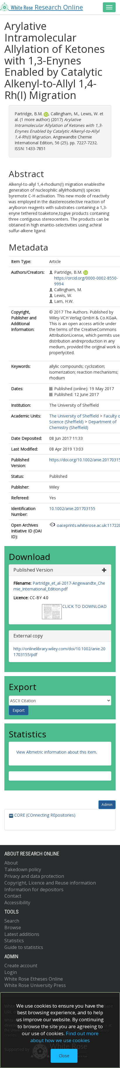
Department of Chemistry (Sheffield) (83, 424)
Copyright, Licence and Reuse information (50, 883)
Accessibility (17, 902)
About (11, 863)
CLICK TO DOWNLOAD (84, 606)
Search (11, 921)
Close (64, 1055)
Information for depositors (33, 889)
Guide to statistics (23, 947)
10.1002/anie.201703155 (72, 508)
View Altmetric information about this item (56, 752)
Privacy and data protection (34, 876)
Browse (12, 927)
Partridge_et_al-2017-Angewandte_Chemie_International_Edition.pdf (59, 586)
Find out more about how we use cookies (64, 1037)
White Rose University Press (35, 985)
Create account (20, 965)
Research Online (47, 7)
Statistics (14, 940)
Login (10, 972)
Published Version (33, 570)
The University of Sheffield (74, 416)
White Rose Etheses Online (33, 979)
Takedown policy (22, 869)
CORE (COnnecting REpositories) (44, 815)
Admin (107, 804)
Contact (12, 896)
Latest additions (21, 934)
